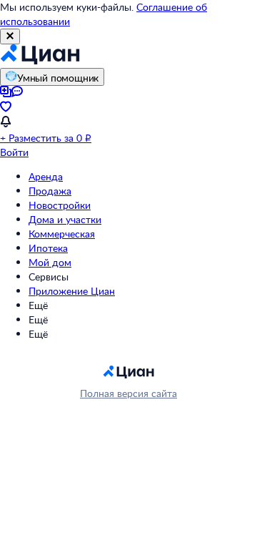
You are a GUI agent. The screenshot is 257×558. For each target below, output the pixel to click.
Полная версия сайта (128, 393)
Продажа (50, 190)
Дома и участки (65, 219)
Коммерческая (62, 233)
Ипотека (48, 248)
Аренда (46, 176)
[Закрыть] (10, 36)
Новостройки (60, 205)
